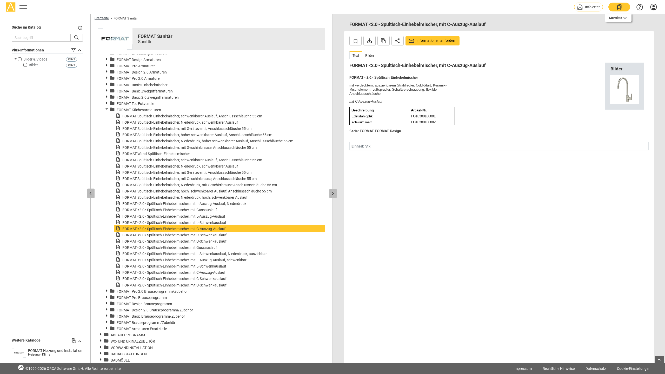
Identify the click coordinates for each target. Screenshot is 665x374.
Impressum (523, 368)
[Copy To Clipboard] (383, 40)
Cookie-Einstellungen (633, 368)
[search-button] (76, 37)
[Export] (369, 40)
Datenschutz (596, 368)
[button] (588, 7)
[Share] (397, 40)
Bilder (33, 65)
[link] (619, 7)
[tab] (355, 55)
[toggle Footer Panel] (659, 359)
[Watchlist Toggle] (355, 40)
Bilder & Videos (35, 59)
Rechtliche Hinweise (559, 368)
